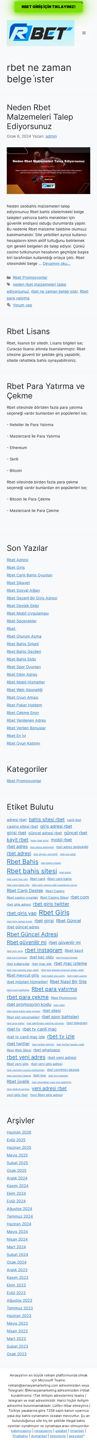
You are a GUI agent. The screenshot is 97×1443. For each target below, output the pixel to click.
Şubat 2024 (17, 1254)
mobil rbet (61, 839)
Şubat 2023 (17, 1346)
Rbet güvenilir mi (26, 942)
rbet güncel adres (23, 927)
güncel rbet (75, 832)
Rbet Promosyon (64, 998)
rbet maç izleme (70, 963)
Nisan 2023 (17, 1331)
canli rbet (74, 820)
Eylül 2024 (16, 1201)
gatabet (61, 1431)
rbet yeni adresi (62, 1057)
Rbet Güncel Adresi (32, 934)
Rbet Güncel (68, 920)
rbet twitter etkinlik (43, 1044)
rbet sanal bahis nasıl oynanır (23, 1011)
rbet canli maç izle (17, 879)
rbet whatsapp (46, 1050)
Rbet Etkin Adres (22, 674)
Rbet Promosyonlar (30, 277)
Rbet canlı (37, 879)
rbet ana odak (68, 854)
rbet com (80, 897)
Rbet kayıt (74, 950)
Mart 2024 (16, 1247)
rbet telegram (77, 1023)
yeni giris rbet (17, 1095)
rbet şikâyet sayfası (18, 1089)
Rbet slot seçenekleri (23, 1017)
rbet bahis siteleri (51, 863)
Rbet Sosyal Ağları (23, 590)
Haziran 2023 (19, 1315)
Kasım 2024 (17, 1186)
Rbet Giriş (16, 567)
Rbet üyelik (18, 1081)
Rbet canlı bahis (59, 879)
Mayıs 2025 (17, 1155)
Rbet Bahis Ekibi (21, 659)
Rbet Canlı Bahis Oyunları (30, 575)
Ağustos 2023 (19, 1300)
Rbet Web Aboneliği (25, 690)
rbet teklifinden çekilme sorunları (45, 1023)
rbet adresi (19, 853)
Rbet (11, 628)
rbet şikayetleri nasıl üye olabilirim (51, 1082)
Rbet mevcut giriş (23, 975)
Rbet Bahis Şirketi (23, 644)
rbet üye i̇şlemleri (58, 1075)
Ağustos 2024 (19, 1208)
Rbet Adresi (17, 560)
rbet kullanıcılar (18, 964)
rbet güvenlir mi (65, 942)
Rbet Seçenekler (22, 621)
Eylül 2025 (16, 1140)
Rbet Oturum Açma (24, 636)
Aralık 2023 (17, 1270)
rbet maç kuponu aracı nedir (23, 970)
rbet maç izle (42, 964)
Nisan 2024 (17, 1239)
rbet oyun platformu (18, 990)
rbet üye (39, 1075)
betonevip (58, 1436)
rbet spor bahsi (15, 1023)
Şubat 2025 (17, 1163)
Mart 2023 (16, 1338)
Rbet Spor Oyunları (24, 667)
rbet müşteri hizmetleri (27, 981)
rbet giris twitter (51, 904)
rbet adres (17, 846)
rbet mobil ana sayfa (53, 975)
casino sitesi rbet (22, 826)
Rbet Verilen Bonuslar (26, 728)
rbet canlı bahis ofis (18, 885)
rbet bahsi (65, 872)
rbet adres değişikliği (72, 847)
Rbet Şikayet (18, 583)
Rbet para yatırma (54, 989)
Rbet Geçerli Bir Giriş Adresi (32, 598)
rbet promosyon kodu (29, 1004)
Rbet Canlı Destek (25, 890)
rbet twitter (18, 1043)
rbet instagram (43, 950)
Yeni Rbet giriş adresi (46, 1095)
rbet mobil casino (77, 975)
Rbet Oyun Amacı (22, 697)
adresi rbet (17, 819)
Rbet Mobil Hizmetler (26, 682)
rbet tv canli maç (40, 1029)
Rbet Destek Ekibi (23, 605)
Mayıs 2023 (17, 1323)
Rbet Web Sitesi (19, 1050)
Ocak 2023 (17, 1354)
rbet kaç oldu (42, 957)
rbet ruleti (59, 1005)
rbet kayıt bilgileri (17, 957)
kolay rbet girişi (40, 840)
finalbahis (20, 1436)
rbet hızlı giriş (15, 951)
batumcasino (21, 1431)
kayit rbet (17, 839)
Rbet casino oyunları (22, 898)
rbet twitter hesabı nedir (70, 1044)
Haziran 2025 (19, 1147)
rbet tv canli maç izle (26, 1036)
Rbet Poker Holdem (24, 705)
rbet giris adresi (19, 904)
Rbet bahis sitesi (32, 871)
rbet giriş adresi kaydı (19, 921)
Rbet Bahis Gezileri (24, 651)
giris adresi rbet (56, 826)
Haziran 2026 (19, 1132)
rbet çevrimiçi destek (63, 1070)
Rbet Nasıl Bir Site (68, 981)
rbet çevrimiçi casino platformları (26, 1070)
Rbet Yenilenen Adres (26, 720)
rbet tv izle (61, 1036)
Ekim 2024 (16, 1193)
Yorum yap (22, 305)
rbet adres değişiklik (42, 847)
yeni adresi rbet (49, 1088)
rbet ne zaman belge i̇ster (54, 291)
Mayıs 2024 (17, 1231)
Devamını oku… (56, 263)
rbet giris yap (22, 913)
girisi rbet (16, 832)
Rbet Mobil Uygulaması (28, 613)
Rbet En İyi (16, 735)
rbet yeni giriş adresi (46, 1064)
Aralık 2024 (17, 1178)
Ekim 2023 (16, 1285)
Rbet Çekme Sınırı (23, 712)
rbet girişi (44, 920)
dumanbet (39, 1436)
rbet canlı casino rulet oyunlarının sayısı (54, 885)
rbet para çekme (28, 997)
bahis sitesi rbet (47, 819)
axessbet (76, 1436)
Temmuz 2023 (20, 1308)
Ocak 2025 (16, 1170)
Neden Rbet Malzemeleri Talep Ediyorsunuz (40, 117)
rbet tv (13, 1029)
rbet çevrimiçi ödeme (19, 1075)
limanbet (77, 1431)
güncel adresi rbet (45, 833)
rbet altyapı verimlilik (45, 854)
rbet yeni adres (26, 1057)
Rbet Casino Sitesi (54, 898)
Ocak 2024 (17, 1262)
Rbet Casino (55, 891)
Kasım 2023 (17, 1277)
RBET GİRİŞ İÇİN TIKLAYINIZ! (49, 6)
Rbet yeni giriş (18, 1064)
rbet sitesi (52, 1010)
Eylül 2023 (16, 1293)
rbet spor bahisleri (60, 1016)
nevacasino (43, 1431)
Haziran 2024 (19, 1224)
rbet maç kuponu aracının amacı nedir (62, 970)
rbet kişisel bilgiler (67, 957)
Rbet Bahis (23, 861)
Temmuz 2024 (20, 1216)
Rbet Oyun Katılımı (23, 743)
